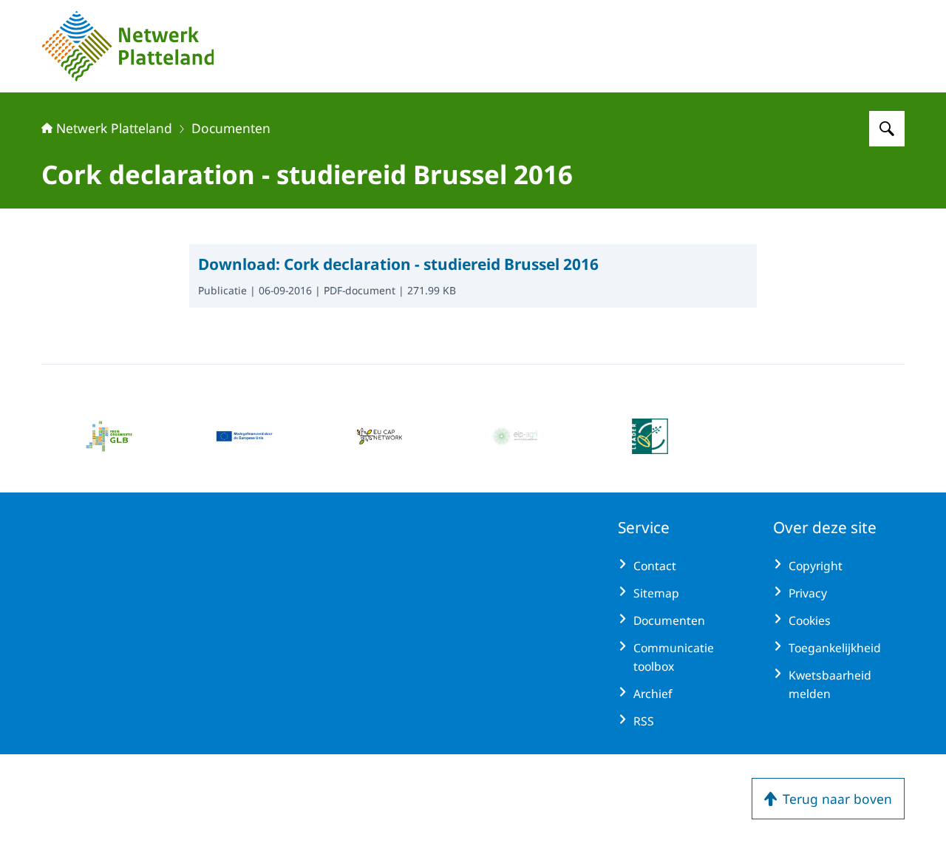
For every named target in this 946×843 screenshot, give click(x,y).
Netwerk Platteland (114, 128)
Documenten (230, 128)
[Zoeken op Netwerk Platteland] (887, 128)
